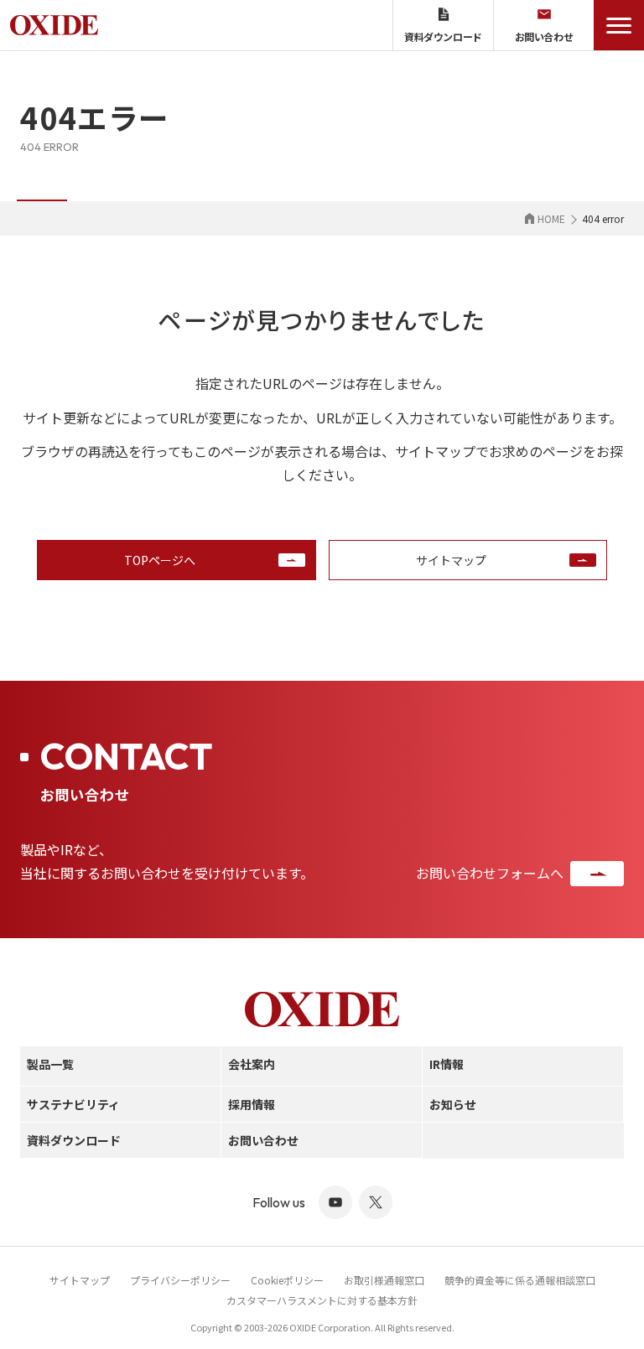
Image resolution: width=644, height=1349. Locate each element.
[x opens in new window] (375, 1202)
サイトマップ (79, 1280)
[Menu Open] (619, 25)
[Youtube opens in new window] (335, 1202)
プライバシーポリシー (180, 1280)
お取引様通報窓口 (384, 1280)
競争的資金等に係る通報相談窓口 (519, 1280)
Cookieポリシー (287, 1280)
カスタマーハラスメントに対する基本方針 (322, 1300)
